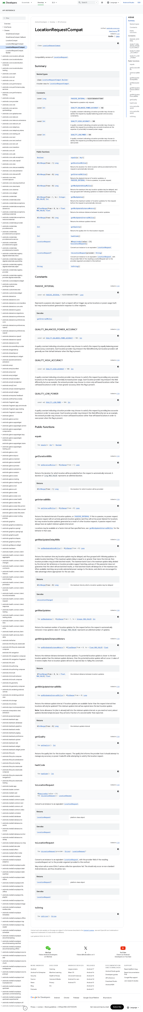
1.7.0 (118, 34)
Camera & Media (55, 979)
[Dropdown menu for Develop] (46, 2)
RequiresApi (77, 242)
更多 (53, 2)
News (32, 982)
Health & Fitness (54, 976)
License (40, 1007)
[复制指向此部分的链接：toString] (45, 908)
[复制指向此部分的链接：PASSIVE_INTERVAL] (56, 286)
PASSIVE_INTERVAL (78, 99)
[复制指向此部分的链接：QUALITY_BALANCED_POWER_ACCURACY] (79, 329)
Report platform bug (131, 969)
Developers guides (112, 974)
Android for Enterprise (38, 972)
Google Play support (131, 977)
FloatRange (42, 208)
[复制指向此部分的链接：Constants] (49, 277)
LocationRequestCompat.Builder (55, 80)
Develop (41, 2)
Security (33, 976)
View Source (113, 31)
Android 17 (90, 969)
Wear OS (71, 972)
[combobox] (88, 2)
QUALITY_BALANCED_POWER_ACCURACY (84, 108)
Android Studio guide (113, 971)
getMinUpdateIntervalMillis (82, 218)
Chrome (66, 998)
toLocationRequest (78, 244)
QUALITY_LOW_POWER (78, 135)
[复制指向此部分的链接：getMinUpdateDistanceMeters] (67, 639)
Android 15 (90, 976)
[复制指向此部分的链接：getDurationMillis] (54, 456)
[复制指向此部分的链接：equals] (43, 436)
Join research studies (131, 981)
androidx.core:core (113, 28)
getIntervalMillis (78, 174)
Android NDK (110, 985)
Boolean (40, 158)
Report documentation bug (131, 973)
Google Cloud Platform (91, 998)
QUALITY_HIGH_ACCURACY (80, 121)
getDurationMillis (78, 163)
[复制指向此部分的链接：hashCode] (47, 765)
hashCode (74, 236)
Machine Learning (55, 972)
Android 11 (90, 989)
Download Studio (111, 981)
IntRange (41, 163)
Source (33, 979)
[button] (13, 27)
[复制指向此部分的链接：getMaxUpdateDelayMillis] (62, 540)
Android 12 (90, 986)
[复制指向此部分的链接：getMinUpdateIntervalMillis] (63, 687)
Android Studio (128, 2)
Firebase (76, 998)
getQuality (75, 227)
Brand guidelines (50, 1007)
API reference (9, 10)
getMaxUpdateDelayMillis (81, 186)
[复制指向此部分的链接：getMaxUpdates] (53, 610)
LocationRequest (61, 57)
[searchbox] (14, 18)
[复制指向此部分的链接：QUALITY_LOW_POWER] (60, 394)
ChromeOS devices (74, 976)
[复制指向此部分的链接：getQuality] (47, 737)
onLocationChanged (45, 600)
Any (81, 158)
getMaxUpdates (76, 197)
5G (50, 986)
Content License (89, 930)
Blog (32, 986)
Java (117, 36)
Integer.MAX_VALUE (84, 619)
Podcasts (34, 989)
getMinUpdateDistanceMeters (82, 208)
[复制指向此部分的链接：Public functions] (56, 427)
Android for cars (73, 979)
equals (73, 158)
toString (74, 266)
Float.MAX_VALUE (95, 647)
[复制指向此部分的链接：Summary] (48, 66)
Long (44, 99)
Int (44, 108)
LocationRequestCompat (51, 46)
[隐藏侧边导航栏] (25, 1008)
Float (48, 211)
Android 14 (90, 979)
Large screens (72, 969)
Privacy (51, 982)
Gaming (52, 969)
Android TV (72, 982)
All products (107, 998)
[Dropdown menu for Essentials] (32, 2)
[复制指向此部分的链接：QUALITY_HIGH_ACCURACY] (65, 360)
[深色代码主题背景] (118, 43)
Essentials (26, 2)
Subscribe (117, 1007)
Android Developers (41, 22)
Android (33, 969)
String (98, 253)
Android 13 (90, 982)
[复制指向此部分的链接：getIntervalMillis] (53, 500)
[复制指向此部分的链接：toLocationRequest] (56, 785)
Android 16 (90, 972)
